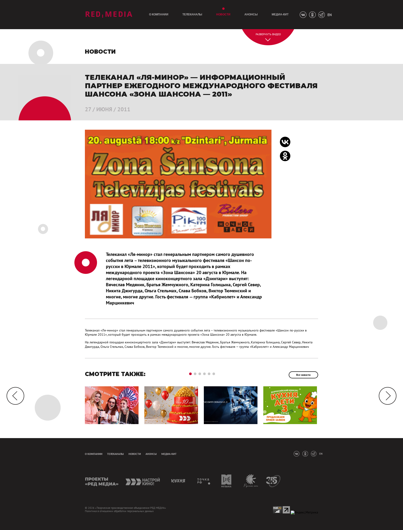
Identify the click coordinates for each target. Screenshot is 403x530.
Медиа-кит (280, 14)
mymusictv (226, 481)
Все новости (303, 375)
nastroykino (143, 481)
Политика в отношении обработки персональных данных (119, 511)
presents (102, 481)
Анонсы (251, 14)
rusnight (251, 481)
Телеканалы (192, 14)
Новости (223, 14)
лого (109, 14)
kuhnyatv (179, 481)
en (329, 14)
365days (273, 481)
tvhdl (204, 481)
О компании (158, 14)
